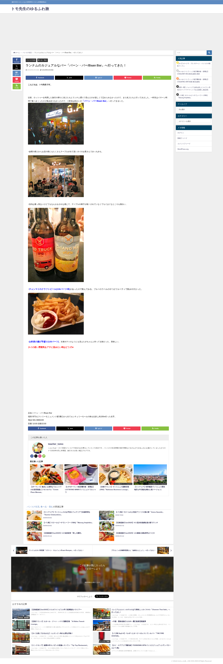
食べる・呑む (42, 60)
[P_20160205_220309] (56, 125)
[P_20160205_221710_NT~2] (56, 246)
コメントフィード (183, 143)
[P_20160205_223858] (56, 315)
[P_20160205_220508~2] (56, 177)
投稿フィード (182, 138)
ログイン (180, 133)
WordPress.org (183, 149)
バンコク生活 (30, 60)
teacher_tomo (55, 444)
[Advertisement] (111, 30)
